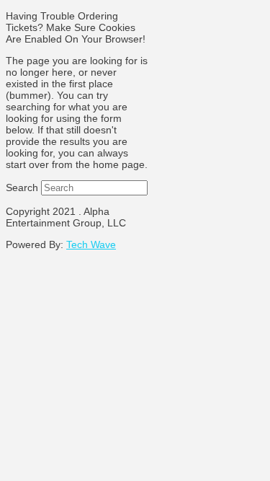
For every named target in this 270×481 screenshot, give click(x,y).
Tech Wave (91, 244)
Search (22, 187)
